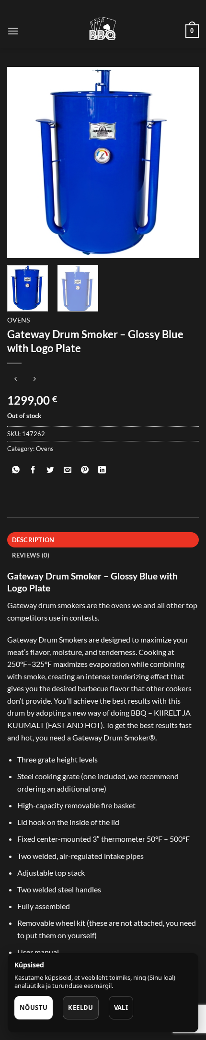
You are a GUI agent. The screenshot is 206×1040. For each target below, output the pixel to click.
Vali (121, 1007)
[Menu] (13, 31)
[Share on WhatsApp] (16, 470)
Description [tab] (33, 540)
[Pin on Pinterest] (85, 470)
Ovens (18, 320)
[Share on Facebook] (33, 470)
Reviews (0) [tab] (31, 555)
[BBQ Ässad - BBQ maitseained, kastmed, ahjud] (103, 31)
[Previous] (23, 162)
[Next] (183, 162)
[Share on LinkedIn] (102, 470)
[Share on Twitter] (50, 470)
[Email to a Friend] (68, 470)
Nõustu (33, 1007)
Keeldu (80, 1007)
